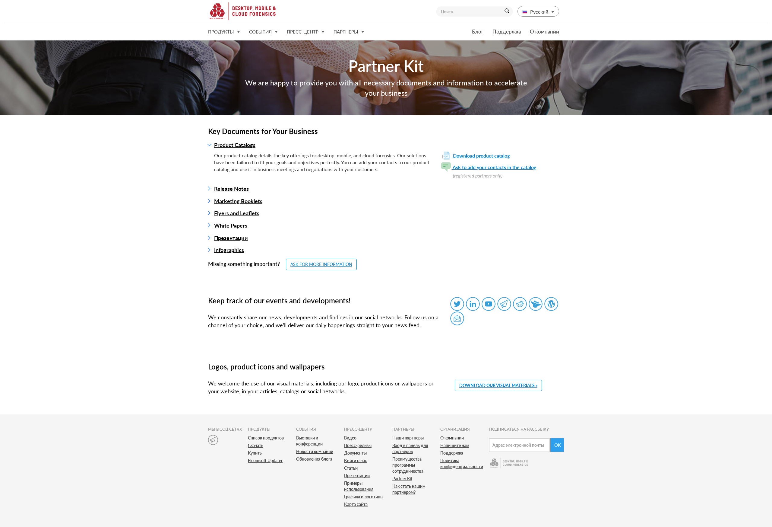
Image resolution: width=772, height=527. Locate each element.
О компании (544, 31)
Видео (350, 437)
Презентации (231, 238)
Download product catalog (481, 155)
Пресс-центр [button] (302, 31)
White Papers (230, 225)
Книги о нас (355, 460)
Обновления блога (314, 459)
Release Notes (231, 188)
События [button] (260, 31)
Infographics (229, 250)
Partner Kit (402, 478)
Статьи (351, 468)
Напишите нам (454, 445)
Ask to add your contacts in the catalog (494, 167)
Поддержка (506, 31)
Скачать (255, 445)
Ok (557, 445)
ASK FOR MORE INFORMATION (321, 264)
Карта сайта (356, 504)
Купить (255, 452)
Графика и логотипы (363, 496)
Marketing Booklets (238, 201)
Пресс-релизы (358, 445)
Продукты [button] (221, 31)
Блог (477, 31)
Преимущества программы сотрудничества (407, 465)
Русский (539, 11)
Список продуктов (266, 437)
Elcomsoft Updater (265, 460)
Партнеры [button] (346, 31)
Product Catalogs (234, 145)
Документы (355, 452)
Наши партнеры (408, 437)
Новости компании (314, 451)
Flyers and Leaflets (236, 213)
